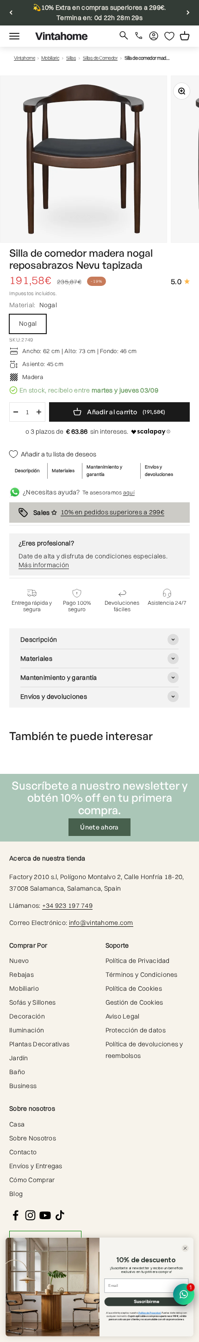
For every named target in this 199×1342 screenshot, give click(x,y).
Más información (44, 565)
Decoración (27, 1016)
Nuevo (19, 960)
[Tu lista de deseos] (169, 36)
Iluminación (26, 1030)
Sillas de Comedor (100, 58)
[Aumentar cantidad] (39, 412)
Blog (16, 1194)
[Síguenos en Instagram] (30, 1215)
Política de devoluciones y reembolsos (144, 1050)
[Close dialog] (184, 1248)
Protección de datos (136, 1030)
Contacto (23, 1152)
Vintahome (24, 58)
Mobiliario (50, 58)
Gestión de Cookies (134, 1002)
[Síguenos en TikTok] (60, 1215)
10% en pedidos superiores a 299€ (112, 512)
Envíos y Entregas (35, 1166)
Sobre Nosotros (32, 1138)
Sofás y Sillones (32, 1002)
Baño (17, 1072)
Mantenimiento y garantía (104, 470)
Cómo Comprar (32, 1180)
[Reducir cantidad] (16, 412)
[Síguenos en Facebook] (15, 1215)
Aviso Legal (123, 1016)
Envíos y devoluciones (159, 470)
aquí (129, 492)
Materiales (63, 471)
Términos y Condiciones (142, 974)
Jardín (18, 1058)
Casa (17, 1124)
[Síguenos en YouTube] (45, 1215)
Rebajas (21, 974)
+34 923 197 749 (67, 905)
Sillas (71, 58)
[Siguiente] (188, 12)
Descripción (27, 471)
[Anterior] (10, 12)
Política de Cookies (134, 988)
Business (23, 1086)
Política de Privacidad (138, 960)
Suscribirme (147, 1301)
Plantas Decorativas (39, 1044)
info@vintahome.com (101, 922)
